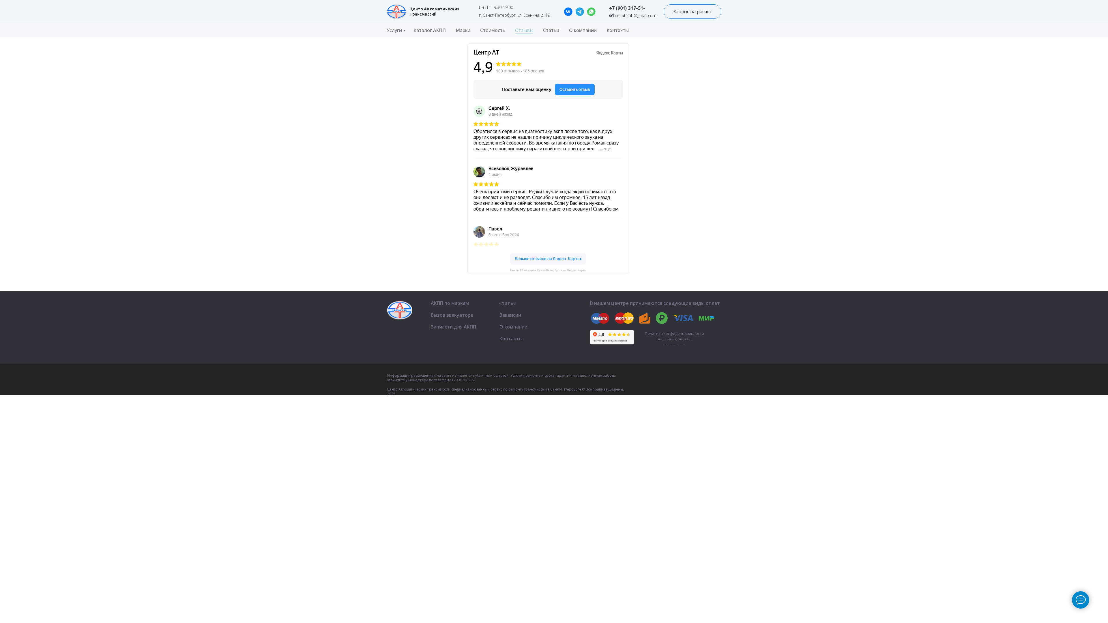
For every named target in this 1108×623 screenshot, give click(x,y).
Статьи (551, 30)
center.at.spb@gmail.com (632, 15)
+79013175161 (464, 380)
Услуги (394, 30)
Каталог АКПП (429, 30)
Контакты (618, 30)
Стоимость (492, 30)
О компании (583, 30)
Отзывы (524, 30)
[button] (692, 11)
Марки (463, 30)
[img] (396, 11)
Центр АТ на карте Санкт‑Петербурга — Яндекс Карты (548, 270)
